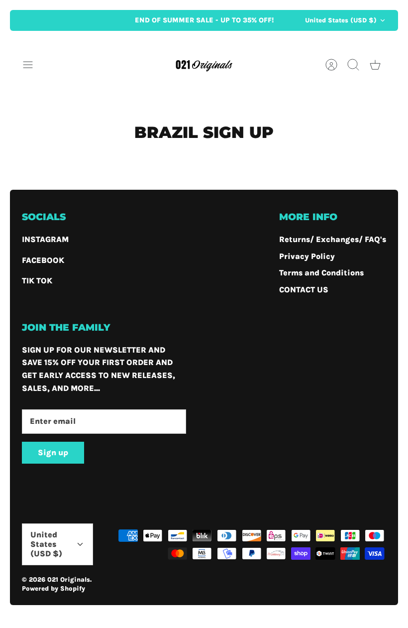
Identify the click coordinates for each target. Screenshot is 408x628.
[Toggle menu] (33, 65)
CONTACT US (303, 289)
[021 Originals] (204, 65)
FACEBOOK (43, 260)
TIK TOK (37, 280)
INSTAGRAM (45, 239)
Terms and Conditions (321, 272)
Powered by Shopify (53, 588)
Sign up (53, 452)
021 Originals (68, 579)
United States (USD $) (341, 20)
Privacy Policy (307, 256)
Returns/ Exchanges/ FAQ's (332, 239)
